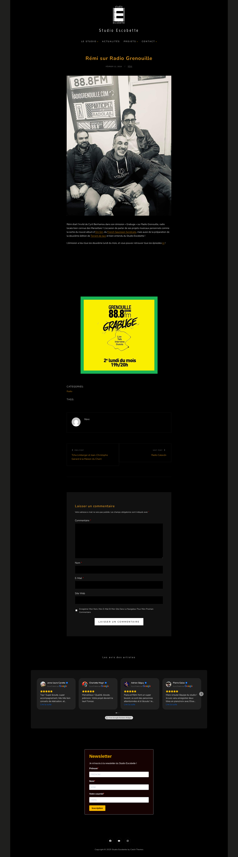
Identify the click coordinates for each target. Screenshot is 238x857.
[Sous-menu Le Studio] (97, 41)
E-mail (79, 578)
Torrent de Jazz (98, 235)
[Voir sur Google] (43, 684)
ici (163, 243)
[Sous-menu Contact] (156, 41)
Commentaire (83, 520)
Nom (78, 562)
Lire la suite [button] (45, 704)
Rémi (130, 66)
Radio (69, 391)
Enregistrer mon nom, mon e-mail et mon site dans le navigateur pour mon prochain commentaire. (116, 610)
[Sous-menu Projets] (137, 41)
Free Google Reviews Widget (120, 718)
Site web (80, 593)
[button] (36, 694)
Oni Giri (99, 232)
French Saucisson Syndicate (121, 232)
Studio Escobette (119, 30)
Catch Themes (136, 849)
